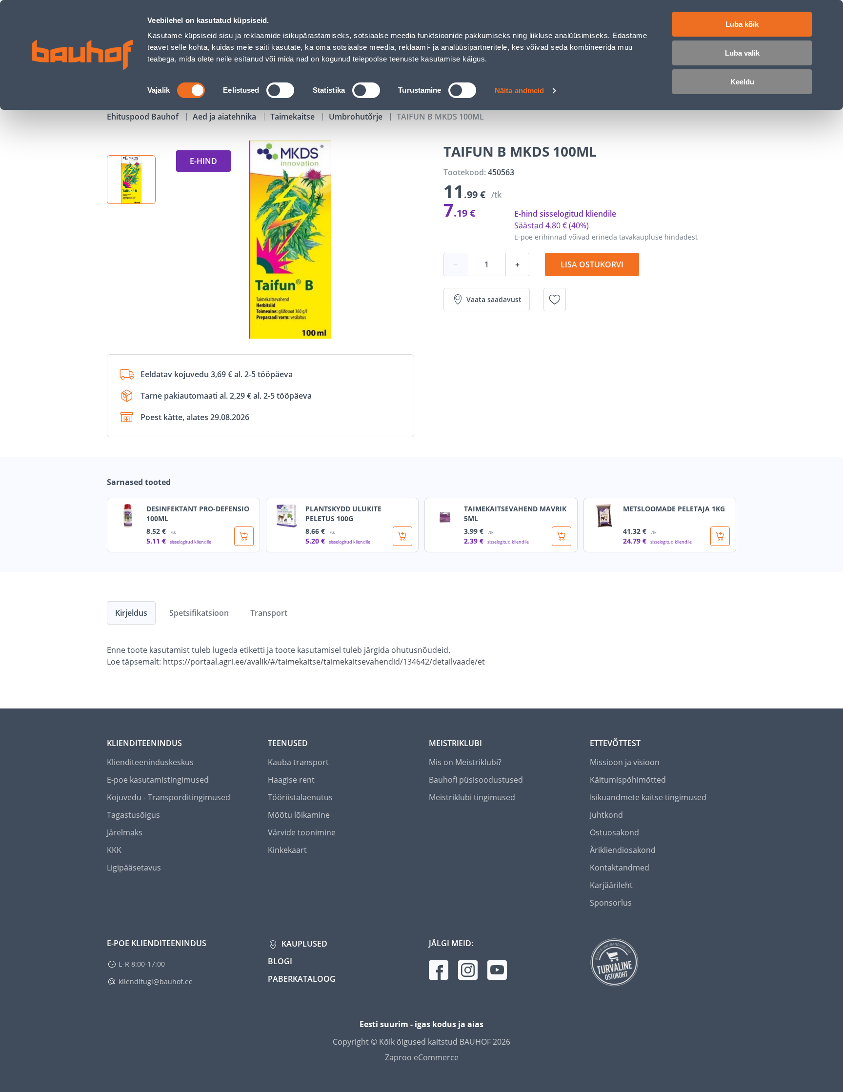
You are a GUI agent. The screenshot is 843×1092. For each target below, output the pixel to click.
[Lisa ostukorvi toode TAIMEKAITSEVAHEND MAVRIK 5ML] (561, 536)
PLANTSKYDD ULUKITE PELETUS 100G (343, 513)
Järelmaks (124, 832)
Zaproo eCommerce (422, 1057)
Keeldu (742, 82)
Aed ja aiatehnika (225, 116)
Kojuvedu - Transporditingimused (168, 797)
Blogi (280, 961)
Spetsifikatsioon (199, 612)
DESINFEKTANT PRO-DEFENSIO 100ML (197, 513)
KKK (114, 850)
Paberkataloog (302, 978)
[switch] (280, 90)
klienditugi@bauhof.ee (156, 981)
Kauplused (303, 943)
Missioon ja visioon (625, 762)
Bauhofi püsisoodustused (476, 779)
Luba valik (742, 53)
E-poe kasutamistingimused (158, 779)
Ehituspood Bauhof (144, 116)
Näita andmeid (519, 90)
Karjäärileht (611, 885)
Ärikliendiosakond (623, 850)
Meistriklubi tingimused (472, 797)
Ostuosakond (614, 832)
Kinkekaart (287, 850)
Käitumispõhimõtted (628, 779)
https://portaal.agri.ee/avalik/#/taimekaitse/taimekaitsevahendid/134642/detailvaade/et (324, 661)
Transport (268, 612)
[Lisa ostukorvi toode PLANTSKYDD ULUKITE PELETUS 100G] (402, 536)
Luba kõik (742, 24)
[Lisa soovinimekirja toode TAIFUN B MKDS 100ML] (554, 299)
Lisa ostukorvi (592, 264)
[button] (131, 179)
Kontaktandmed (619, 867)
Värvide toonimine (302, 832)
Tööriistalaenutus (300, 797)
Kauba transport (298, 762)
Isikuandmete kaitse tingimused (648, 797)
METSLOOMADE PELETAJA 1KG (674, 508)
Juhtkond (606, 814)
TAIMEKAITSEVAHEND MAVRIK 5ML (515, 513)
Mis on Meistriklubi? (465, 762)
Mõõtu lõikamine (299, 814)
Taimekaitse (293, 116)
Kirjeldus (131, 612)
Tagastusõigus (133, 814)
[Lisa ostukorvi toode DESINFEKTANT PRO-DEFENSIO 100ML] (244, 536)
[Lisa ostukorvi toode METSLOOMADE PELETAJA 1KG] (720, 536)
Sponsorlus (611, 902)
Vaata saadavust (494, 299)
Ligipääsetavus (134, 867)
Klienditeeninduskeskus (150, 762)
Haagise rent (291, 779)
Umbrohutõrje (356, 116)
